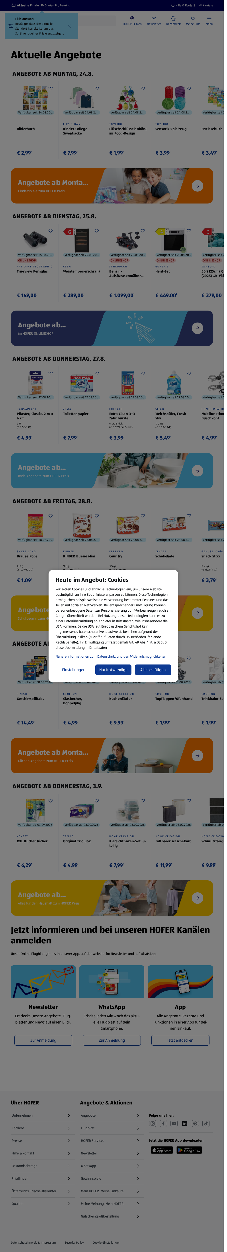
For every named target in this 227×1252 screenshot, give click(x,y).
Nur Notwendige (113, 670)
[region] (113, 626)
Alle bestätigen (153, 670)
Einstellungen (74, 670)
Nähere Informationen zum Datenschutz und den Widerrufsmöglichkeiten (111, 656)
